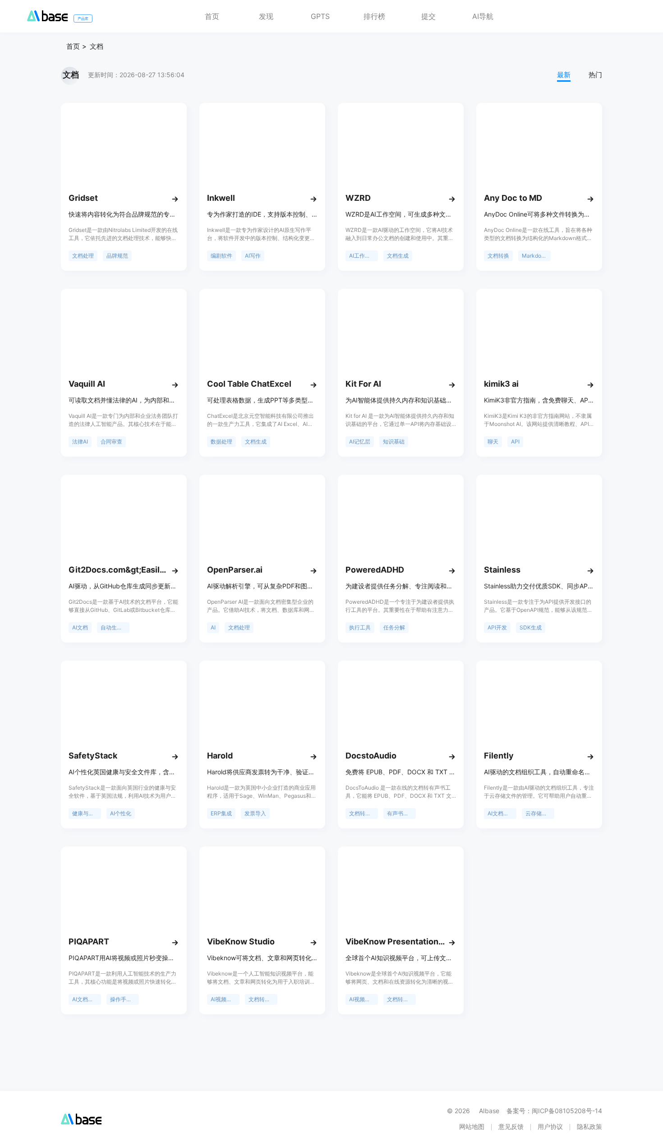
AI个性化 (120, 813)
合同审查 (111, 441)
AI (213, 627)
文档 (96, 46)
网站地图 (471, 1126)
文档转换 (498, 255)
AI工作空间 (362, 255)
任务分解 (394, 627)
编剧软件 (221, 255)
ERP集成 (221, 813)
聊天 (493, 441)
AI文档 (80, 627)
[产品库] (47, 19)
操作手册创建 (124, 999)
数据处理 (221, 441)
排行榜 (374, 16)
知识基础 (394, 441)
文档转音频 (362, 813)
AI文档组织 (501, 813)
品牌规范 (117, 255)
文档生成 (398, 255)
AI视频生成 (224, 999)
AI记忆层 (359, 441)
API (515, 441)
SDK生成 (531, 627)
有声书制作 (400, 813)
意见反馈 (511, 1126)
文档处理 (83, 255)
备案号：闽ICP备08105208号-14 (554, 1111)
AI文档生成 (85, 999)
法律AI (80, 441)
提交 (428, 16)
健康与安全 (85, 813)
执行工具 (360, 627)
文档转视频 (262, 999)
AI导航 (482, 16)
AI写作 (253, 255)
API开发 (497, 627)
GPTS (320, 16)
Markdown (535, 255)
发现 (266, 16)
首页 (212, 16)
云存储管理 (538, 813)
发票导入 (255, 813)
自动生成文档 (115, 627)
